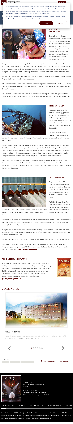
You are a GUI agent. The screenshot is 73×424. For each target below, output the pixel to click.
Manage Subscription (36, 405)
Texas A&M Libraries (27, 362)
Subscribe (22, 405)
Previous (9, 348)
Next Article (64, 361)
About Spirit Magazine (8, 405)
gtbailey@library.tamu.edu (11, 279)
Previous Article (48, 361)
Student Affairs (15, 362)
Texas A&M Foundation (54, 405)
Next (63, 348)
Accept (46, 23)
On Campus (5, 362)
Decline (60, 23)
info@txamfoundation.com (33, 387)
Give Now (69, 405)
